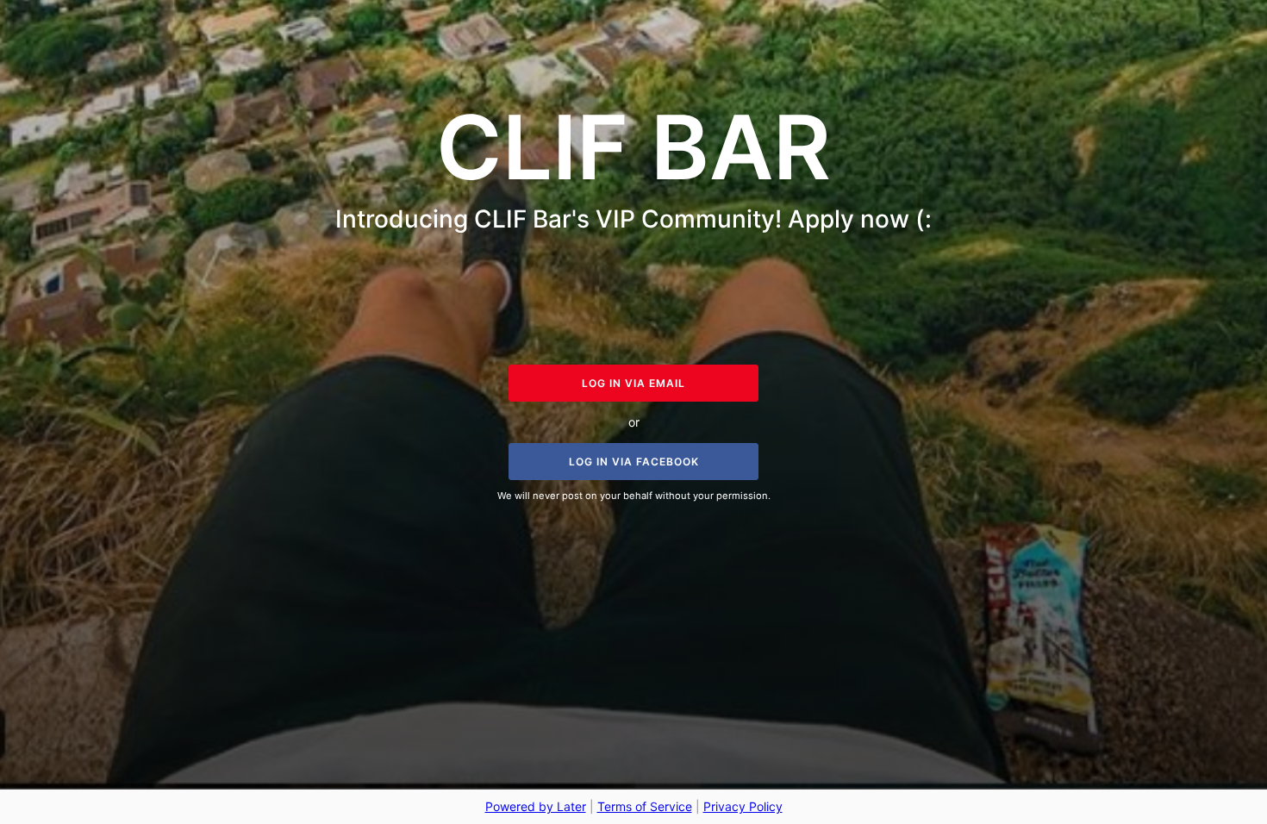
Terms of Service (644, 806)
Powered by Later (535, 806)
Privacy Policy (743, 806)
